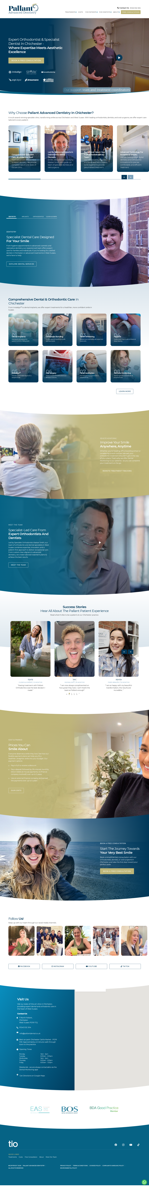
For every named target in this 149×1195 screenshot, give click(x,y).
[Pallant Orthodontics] (23, 9)
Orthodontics (38, 217)
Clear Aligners (51, 217)
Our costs (16, 790)
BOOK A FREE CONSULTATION (26, 60)
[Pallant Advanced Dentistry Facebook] (116, 1145)
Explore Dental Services (21, 264)
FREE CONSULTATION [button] (130, 12)
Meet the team (18, 565)
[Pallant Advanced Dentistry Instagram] (123, 1145)
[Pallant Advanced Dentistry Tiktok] (138, 1145)
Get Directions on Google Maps (32, 1076)
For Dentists (104, 12)
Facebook (25, 966)
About (115, 12)
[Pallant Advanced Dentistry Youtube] (130, 1145)
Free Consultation (31, 1157)
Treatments (70, 12)
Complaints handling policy (113, 1165)
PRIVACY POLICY (65, 1165)
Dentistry (12, 217)
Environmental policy (68, 1168)
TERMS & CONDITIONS (80, 1165)
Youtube (92, 966)
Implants (25, 217)
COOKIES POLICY (95, 1165)
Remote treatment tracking (117, 471)
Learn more (125, 391)
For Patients (90, 12)
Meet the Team (51, 1157)
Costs (80, 12)
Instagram (58, 966)
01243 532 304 (135, 8)
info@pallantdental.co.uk (30, 1033)
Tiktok (126, 966)
